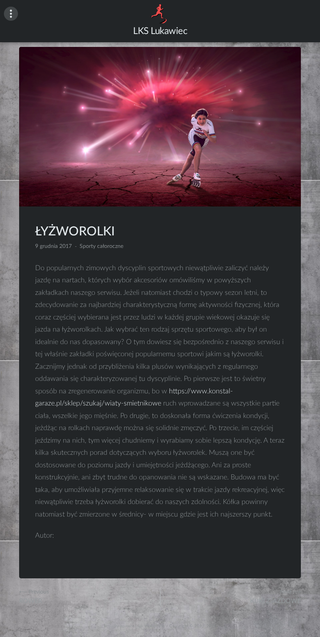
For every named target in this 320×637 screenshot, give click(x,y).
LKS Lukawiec (160, 31)
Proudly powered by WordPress (134, 626)
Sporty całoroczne (101, 246)
